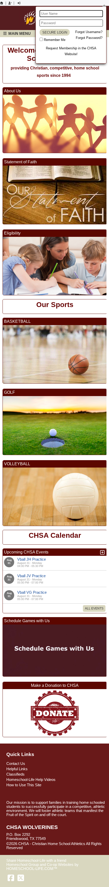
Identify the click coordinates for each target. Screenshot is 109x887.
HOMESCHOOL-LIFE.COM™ (31, 869)
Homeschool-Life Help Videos (31, 780)
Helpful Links (17, 769)
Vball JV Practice (31, 576)
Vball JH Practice (31, 559)
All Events (94, 608)
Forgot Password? (89, 38)
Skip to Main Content (44, 848)
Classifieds (15, 774)
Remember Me (54, 40)
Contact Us (15, 764)
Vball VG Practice (32, 592)
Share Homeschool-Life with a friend (36, 861)
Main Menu (19, 33)
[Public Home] (2, 3)
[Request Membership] (10, 3)
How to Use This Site (23, 785)
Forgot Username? (88, 32)
